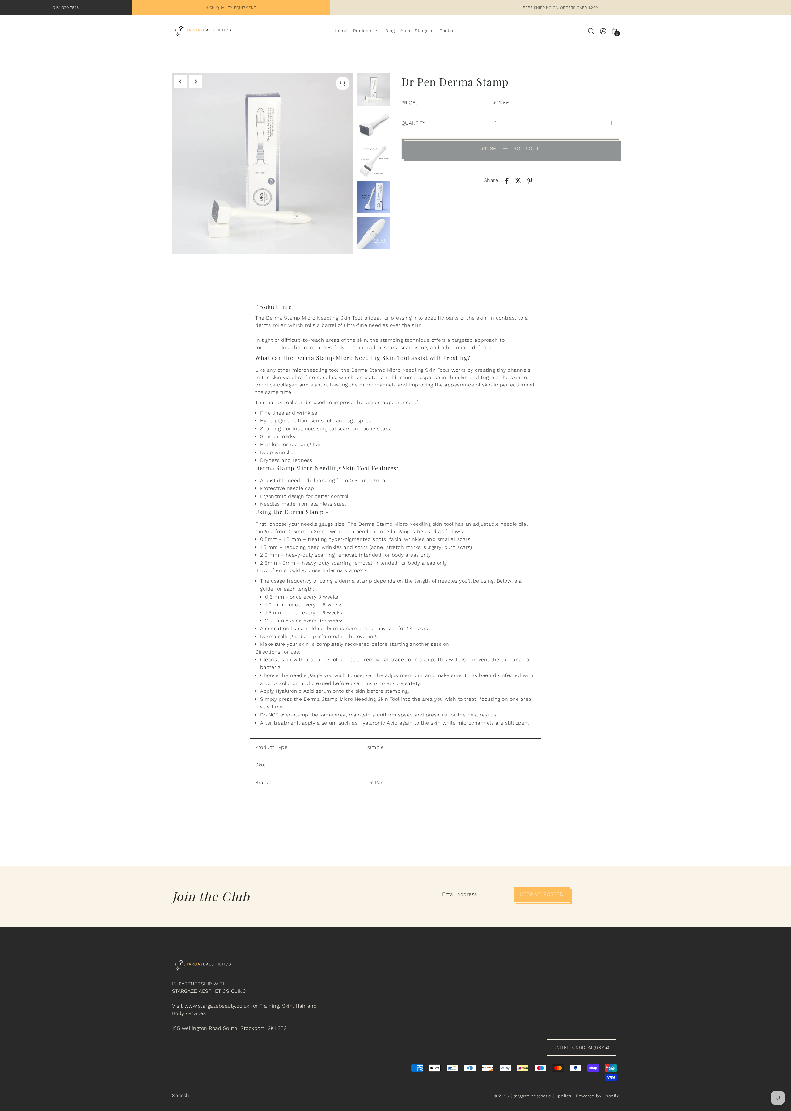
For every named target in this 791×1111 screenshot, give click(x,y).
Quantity (413, 123)
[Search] (591, 30)
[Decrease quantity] (596, 123)
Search (180, 1095)
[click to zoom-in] (342, 83)
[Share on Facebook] (507, 180)
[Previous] (180, 81)
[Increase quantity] (611, 123)
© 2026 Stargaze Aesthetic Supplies (532, 1095)
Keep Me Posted (541, 894)
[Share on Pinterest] (530, 180)
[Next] (195, 81)
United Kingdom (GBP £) (581, 1047)
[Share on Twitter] (518, 180)
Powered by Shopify (597, 1095)
